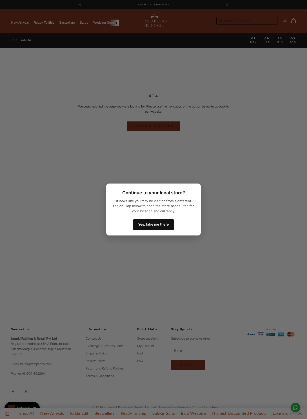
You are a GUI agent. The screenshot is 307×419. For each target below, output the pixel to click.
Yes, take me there (153, 224)
